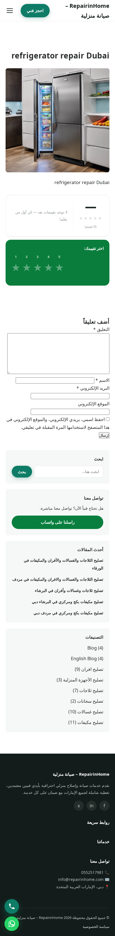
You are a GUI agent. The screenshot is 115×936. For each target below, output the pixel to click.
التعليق (101, 329)
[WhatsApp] (11, 923)
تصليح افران (92, 669)
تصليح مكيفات (90, 722)
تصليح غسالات (90, 712)
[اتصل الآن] (11, 906)
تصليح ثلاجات (91, 690)
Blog (92, 648)
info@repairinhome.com (81, 879)
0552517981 (92, 872)
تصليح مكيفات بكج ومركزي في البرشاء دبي (67, 601)
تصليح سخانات (90, 701)
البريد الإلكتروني (92, 388)
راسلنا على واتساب (58, 522)
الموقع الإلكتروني (93, 404)
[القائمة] (10, 11)
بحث (22, 471)
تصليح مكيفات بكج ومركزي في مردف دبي (68, 612)
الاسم (102, 380)
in (92, 806)
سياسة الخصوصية (96, 926)
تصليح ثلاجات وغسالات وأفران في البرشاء (69, 590)
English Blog (84, 658)
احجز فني (35, 10)
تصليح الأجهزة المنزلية (83, 680)
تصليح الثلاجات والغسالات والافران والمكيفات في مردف (57, 579)
